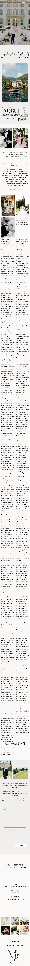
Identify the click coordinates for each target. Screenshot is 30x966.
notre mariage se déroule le (11, 825)
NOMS (5, 809)
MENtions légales (15, 945)
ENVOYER (21, 845)
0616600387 (15, 893)
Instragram (11, 899)
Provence (23, 154)
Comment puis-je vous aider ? (11, 836)
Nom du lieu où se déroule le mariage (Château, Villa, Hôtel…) (15, 831)
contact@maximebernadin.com (15, 886)
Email (5, 814)
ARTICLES (15, 942)
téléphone (6, 820)
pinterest (20, 899)
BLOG (15, 938)
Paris (21, 156)
